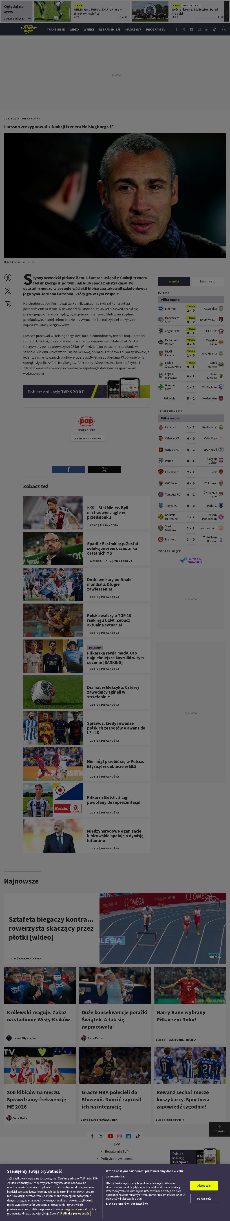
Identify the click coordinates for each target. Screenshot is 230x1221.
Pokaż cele (204, 1199)
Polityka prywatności (75, 1213)
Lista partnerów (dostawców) (127, 1204)
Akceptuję (204, 1186)
